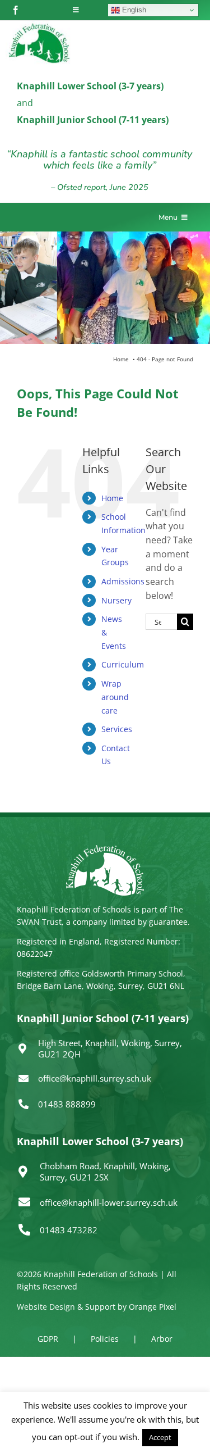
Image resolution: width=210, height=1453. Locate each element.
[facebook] (15, 10)
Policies (105, 1338)
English (133, 10)
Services (116, 729)
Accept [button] (160, 1437)
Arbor (161, 1338)
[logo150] (39, 25)
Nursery (116, 600)
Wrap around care (115, 697)
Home (112, 498)
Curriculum (122, 664)
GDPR (48, 1338)
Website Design (46, 1306)
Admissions (122, 581)
